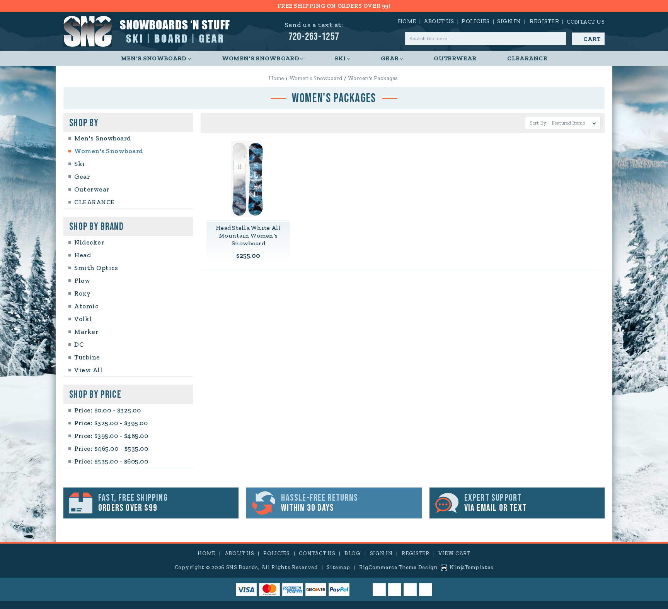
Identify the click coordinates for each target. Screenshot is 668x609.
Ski (340, 58)
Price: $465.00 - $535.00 (111, 448)
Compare (246, 179)
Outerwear (455, 58)
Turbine (87, 357)
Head (82, 255)
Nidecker (89, 242)
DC (79, 344)
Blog (352, 553)
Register (544, 21)
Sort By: (538, 123)
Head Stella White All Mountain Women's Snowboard (248, 235)
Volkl (83, 319)
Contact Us (586, 21)
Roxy (82, 293)
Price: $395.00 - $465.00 (111, 436)
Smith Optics (96, 268)
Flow (82, 280)
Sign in (509, 21)
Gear (390, 58)
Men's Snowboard (154, 58)
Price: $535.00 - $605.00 (111, 461)
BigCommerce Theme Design (398, 567)
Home (407, 21)
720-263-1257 (313, 37)
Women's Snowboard (260, 58)
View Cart (454, 553)
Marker (86, 331)
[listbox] (575, 123)
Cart (591, 39)
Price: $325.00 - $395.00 (111, 423)
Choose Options (248, 195)
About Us (439, 21)
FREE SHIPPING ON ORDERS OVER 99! (334, 5)
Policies (476, 21)
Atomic (86, 306)
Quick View (248, 162)
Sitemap (338, 567)
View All (88, 370)
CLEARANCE (527, 58)
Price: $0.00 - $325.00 (107, 410)
